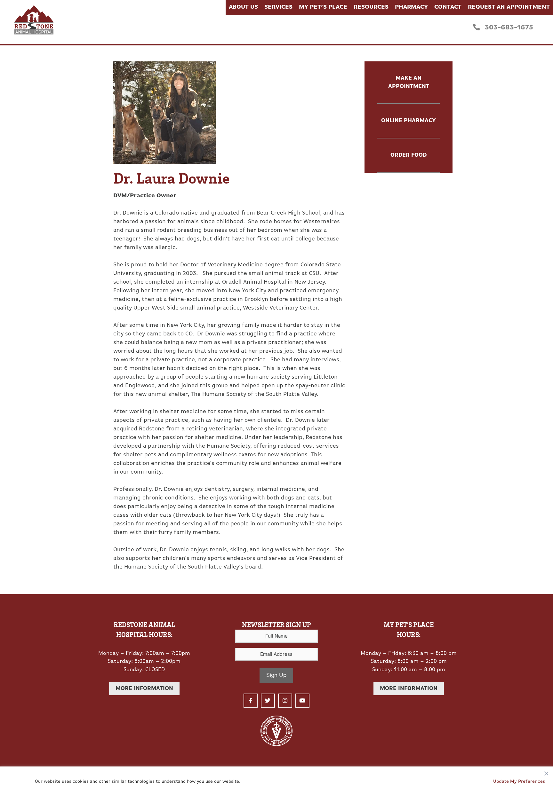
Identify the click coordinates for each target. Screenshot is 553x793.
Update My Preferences (519, 781)
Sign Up (276, 675)
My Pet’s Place (323, 7)
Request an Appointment (509, 7)
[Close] (546, 772)
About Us (243, 7)
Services (278, 7)
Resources (371, 7)
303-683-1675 (508, 27)
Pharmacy (411, 7)
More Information (144, 688)
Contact (447, 7)
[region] (276, 779)
